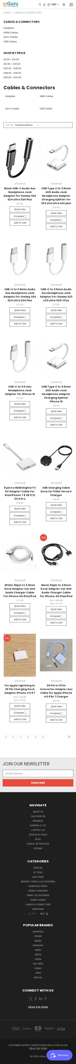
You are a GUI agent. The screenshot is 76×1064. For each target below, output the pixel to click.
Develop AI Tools (38, 834)
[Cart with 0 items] (64, 4)
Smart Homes (38, 899)
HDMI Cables (11, 32)
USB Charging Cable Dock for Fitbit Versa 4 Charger (56, 491)
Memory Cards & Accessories (38, 881)
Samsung (38, 945)
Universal (38, 931)
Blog (38, 839)
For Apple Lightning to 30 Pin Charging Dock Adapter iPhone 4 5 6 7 (19, 689)
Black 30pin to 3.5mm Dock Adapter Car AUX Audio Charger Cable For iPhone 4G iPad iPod (56, 590)
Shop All (38, 867)
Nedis (38, 949)
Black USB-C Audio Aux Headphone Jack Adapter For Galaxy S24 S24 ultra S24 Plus (20, 194)
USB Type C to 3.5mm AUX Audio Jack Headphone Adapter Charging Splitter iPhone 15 (56, 394)
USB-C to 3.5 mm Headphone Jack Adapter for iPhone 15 (20, 390)
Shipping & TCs (38, 825)
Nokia (38, 959)
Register (44, 843)
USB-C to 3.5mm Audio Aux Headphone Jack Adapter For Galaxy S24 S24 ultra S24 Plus (20, 295)
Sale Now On (38, 816)
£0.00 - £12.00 (11, 59)
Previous (5, 1060)
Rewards (38, 820)
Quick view (19, 209)
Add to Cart (20, 222)
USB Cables (10, 41)
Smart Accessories (38, 895)
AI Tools (38, 872)
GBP (54, 4)
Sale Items (38, 876)
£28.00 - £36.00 (12, 73)
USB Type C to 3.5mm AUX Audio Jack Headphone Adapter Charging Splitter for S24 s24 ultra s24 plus (56, 196)
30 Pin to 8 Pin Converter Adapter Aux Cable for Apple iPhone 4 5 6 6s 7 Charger (56, 691)
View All (38, 977)
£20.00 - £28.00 (12, 68)
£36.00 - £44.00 (12, 77)
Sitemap (38, 848)
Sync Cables (11, 37)
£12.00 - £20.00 (12, 64)
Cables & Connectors (38, 904)
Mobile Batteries (38, 886)
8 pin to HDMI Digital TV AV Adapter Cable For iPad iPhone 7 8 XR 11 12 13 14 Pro (20, 493)
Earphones (38, 909)
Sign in (31, 843)
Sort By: (10, 125)
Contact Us (38, 830)
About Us (38, 811)
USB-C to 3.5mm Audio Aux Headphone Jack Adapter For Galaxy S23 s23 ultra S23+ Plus (56, 295)
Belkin (38, 940)
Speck (38, 954)
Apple (38, 972)
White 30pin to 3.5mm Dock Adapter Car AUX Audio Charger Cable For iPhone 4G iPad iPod (20, 590)
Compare (18, 216)
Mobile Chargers (38, 890)
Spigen (38, 936)
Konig (38, 968)
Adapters (9, 28)
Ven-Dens (38, 963)
